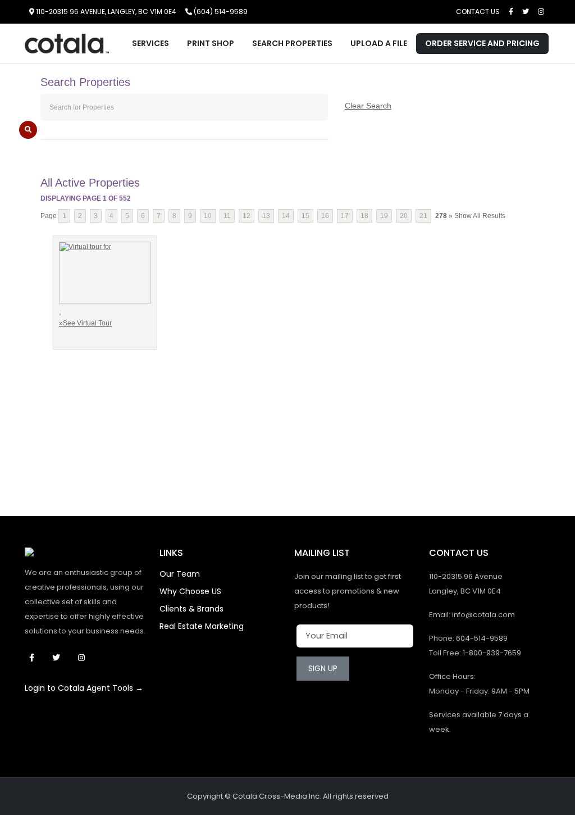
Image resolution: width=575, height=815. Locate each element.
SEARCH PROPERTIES (292, 43)
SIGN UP (322, 668)
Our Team (179, 573)
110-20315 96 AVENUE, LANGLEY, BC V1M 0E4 (105, 11)
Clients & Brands (191, 608)
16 (325, 216)
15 (305, 216)
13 (266, 216)
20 (404, 216)
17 (345, 216)
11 (227, 216)
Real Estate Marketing (201, 626)
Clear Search (368, 105)
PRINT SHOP (210, 43)
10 (208, 216)
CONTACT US (478, 11)
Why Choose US (190, 591)
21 (423, 216)
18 (364, 216)
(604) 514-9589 (220, 11)
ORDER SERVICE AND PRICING (482, 43)
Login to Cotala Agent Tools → (84, 688)
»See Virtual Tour (85, 323)
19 (384, 216)
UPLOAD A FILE (378, 43)
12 (246, 216)
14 (286, 216)
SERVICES (150, 43)
